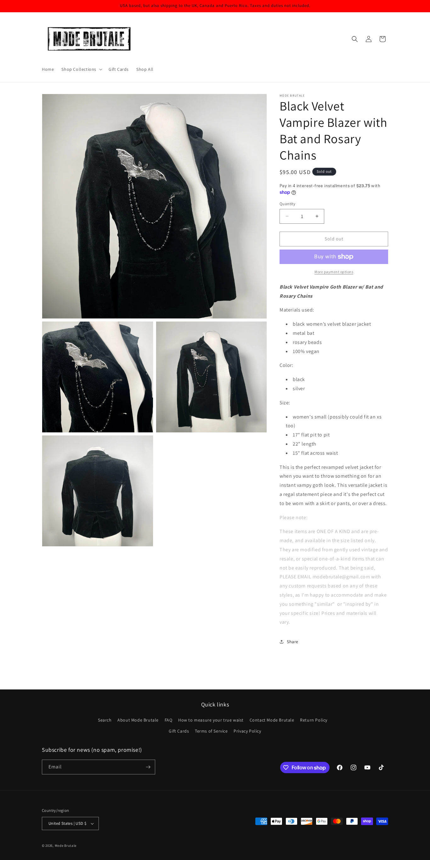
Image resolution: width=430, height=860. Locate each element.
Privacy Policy (247, 731)
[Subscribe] (148, 767)
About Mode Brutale (138, 720)
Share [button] (292, 641)
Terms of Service (211, 731)
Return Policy (313, 720)
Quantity (287, 203)
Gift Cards (179, 731)
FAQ (169, 720)
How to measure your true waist (211, 720)
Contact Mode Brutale (272, 720)
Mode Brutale (65, 845)
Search (105, 720)
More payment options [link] (333, 271)
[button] (81, 69)
